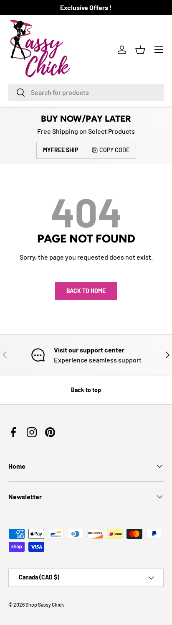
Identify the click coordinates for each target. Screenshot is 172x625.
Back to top (86, 389)
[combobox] (86, 92)
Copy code (114, 149)
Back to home (86, 290)
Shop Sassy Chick (45, 604)
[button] (140, 50)
